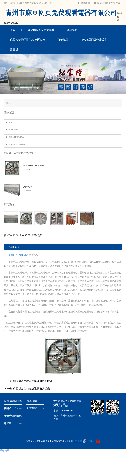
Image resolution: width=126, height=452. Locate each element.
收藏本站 (85, 3)
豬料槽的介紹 (27, 187)
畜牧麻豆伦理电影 (18, 255)
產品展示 (32, 400)
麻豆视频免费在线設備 (16, 137)
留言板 (14, 49)
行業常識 (32, 408)
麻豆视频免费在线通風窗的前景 (31, 388)
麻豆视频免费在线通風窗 (17, 144)
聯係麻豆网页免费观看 (108, 3)
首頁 (12, 29)
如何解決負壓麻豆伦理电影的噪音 (32, 381)
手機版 (91, 441)
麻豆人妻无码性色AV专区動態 (27, 39)
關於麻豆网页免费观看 (41, 29)
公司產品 (72, 29)
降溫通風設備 (13, 129)
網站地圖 (4, 450)
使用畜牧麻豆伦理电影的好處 (33, 165)
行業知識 (63, 39)
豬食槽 (11, 122)
